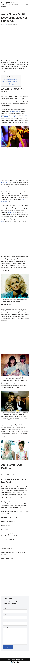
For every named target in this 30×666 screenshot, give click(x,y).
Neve (8, 659)
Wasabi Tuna (11, 212)
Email (4, 614)
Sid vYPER (5, 24)
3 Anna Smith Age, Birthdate (9, 83)
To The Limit (4, 182)
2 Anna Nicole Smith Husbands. (9, 81)
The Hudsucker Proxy (14, 111)
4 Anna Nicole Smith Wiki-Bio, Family (11, 84)
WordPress (20, 659)
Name (5, 608)
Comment (5, 627)
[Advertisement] (15, 44)
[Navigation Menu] (27, 4)
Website (5, 621)
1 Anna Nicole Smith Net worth (9, 79)
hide (13, 76)
